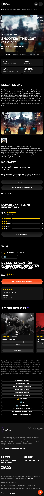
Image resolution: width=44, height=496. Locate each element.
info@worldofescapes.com (14, 448)
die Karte (5, 457)
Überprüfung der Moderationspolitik (12, 488)
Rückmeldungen (19, 54)
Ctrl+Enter (30, 176)
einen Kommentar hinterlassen (22, 281)
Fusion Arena (18, 46)
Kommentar (10, 214)
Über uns (28, 457)
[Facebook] (29, 429)
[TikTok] (37, 429)
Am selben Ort (36, 54)
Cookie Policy (21, 485)
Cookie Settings (32, 485)
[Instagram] (33, 429)
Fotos (7, 54)
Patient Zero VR (8, 339)
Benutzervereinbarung (33, 488)
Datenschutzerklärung (8, 485)
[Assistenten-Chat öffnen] (40, 492)
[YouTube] (41, 429)
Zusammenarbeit (32, 461)
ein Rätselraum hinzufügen (8, 461)
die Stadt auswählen (6, 467)
